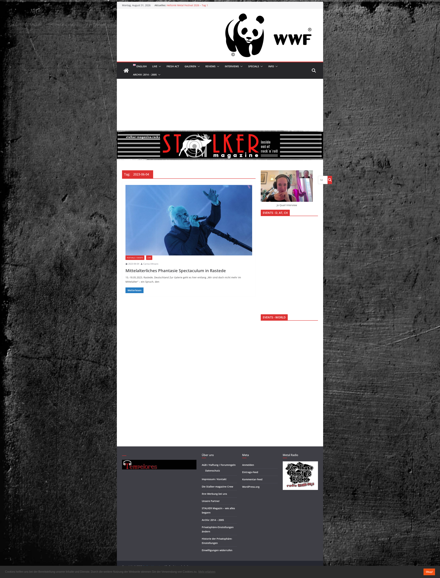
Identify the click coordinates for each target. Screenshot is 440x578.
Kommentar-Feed (252, 479)
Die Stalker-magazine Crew (217, 486)
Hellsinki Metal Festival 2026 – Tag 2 (187, 5)
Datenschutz (212, 470)
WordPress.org (251, 486)
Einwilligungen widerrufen (217, 550)
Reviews (210, 66)
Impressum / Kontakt (214, 479)
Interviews (232, 66)
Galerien (190, 66)
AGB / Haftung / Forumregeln (219, 465)
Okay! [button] (429, 571)
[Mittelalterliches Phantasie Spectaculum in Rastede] (188, 220)
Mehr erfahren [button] (206, 571)
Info (271, 66)
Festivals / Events (135, 257)
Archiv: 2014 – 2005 (145, 74)
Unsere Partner (211, 501)
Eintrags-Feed (250, 472)
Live (154, 66)
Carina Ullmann (150, 263)
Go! (330, 180)
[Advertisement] (220, 105)
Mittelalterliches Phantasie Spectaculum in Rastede (175, 270)
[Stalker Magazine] (126, 70)
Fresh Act (173, 66)
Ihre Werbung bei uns (214, 493)
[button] (159, 66)
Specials (253, 66)
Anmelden (248, 465)
